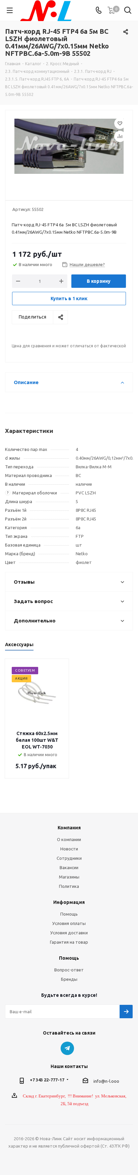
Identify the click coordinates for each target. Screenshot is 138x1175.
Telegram (67, 1048)
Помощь (69, 914)
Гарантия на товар (69, 942)
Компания (69, 827)
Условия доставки (69, 932)
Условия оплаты (69, 923)
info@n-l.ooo (106, 1081)
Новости (69, 848)
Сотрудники (69, 858)
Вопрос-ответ (69, 969)
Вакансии (69, 867)
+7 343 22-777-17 (47, 1079)
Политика (69, 886)
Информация (69, 902)
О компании (69, 839)
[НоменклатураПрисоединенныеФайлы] (69, 152)
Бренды (69, 979)
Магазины (69, 876)
